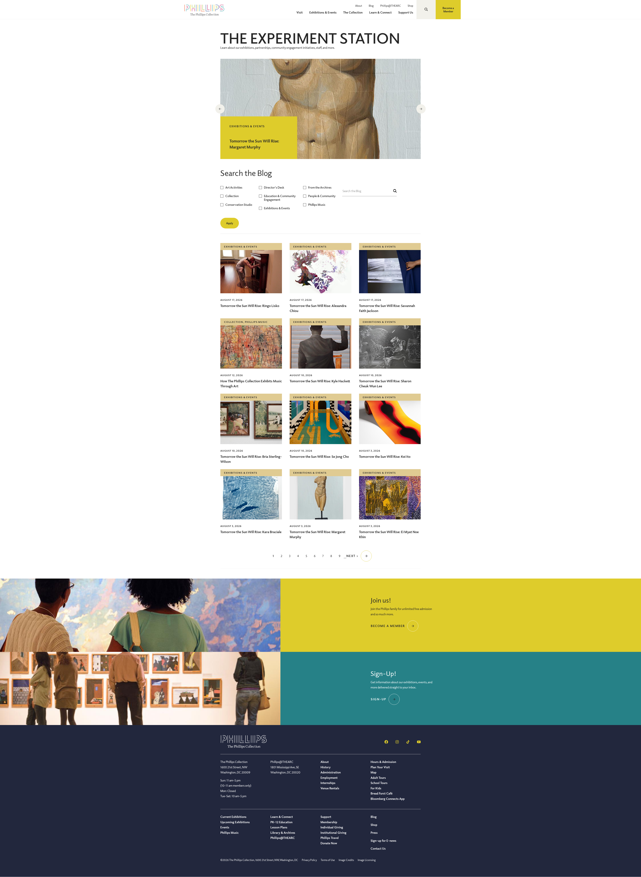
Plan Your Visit (380, 767)
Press (374, 832)
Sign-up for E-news (383, 840)
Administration (330, 772)
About (358, 5)
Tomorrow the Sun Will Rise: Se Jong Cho (319, 456)
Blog (371, 5)
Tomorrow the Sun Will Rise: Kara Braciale (250, 532)
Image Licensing (367, 860)
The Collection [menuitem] (353, 12)
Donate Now (328, 843)
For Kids (376, 788)
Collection (232, 196)
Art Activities (233, 187)
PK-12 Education (281, 822)
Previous (220, 109)
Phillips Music (317, 204)
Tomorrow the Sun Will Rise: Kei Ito (384, 456)
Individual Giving (331, 827)
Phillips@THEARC (390, 5)
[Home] (243, 747)
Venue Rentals (329, 788)
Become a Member (448, 9)
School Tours (379, 783)
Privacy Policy (309, 860)
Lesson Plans (278, 827)
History (325, 767)
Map (373, 772)
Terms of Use (328, 860)
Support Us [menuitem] (405, 12)
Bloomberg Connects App (388, 799)
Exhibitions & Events (277, 208)
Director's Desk (274, 187)
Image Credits (346, 860)
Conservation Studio (238, 204)
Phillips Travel (329, 838)
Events (224, 827)
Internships (327, 783)
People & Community (322, 196)
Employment (329, 777)
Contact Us (378, 848)
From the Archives (320, 187)
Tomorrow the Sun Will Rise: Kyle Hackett (320, 381)
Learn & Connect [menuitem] (380, 12)
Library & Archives (282, 832)
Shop (410, 5)
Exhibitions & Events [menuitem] (323, 12)
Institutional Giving (333, 832)
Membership (328, 822)
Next (421, 109)
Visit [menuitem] (299, 12)
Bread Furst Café (381, 793)
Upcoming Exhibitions (235, 822)
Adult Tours (378, 777)
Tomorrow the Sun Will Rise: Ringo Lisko (249, 306)
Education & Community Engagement (280, 197)
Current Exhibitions (233, 817)
